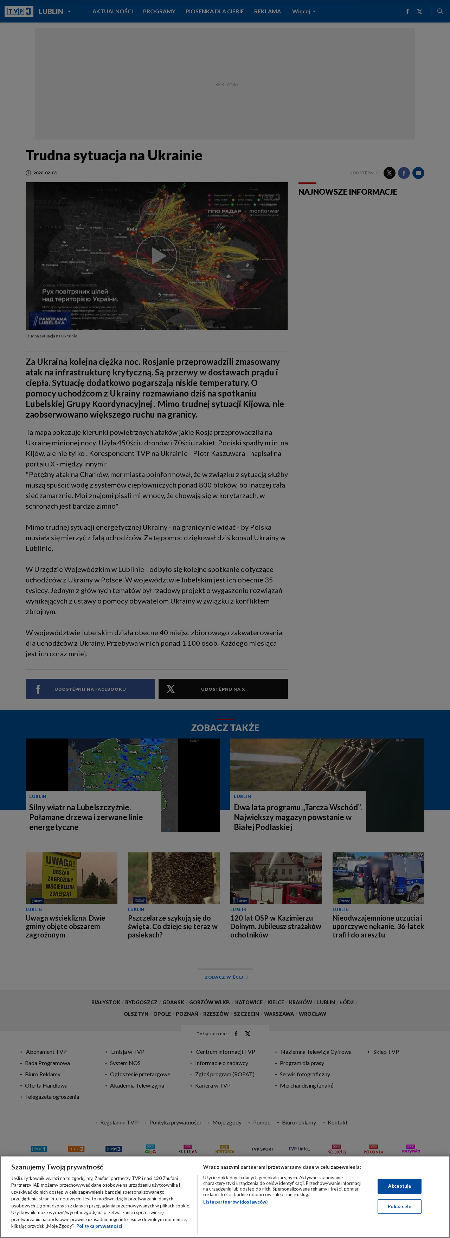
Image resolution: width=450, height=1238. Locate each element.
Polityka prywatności (99, 1226)
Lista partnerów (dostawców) (235, 1202)
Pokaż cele (399, 1206)
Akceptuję (399, 1186)
